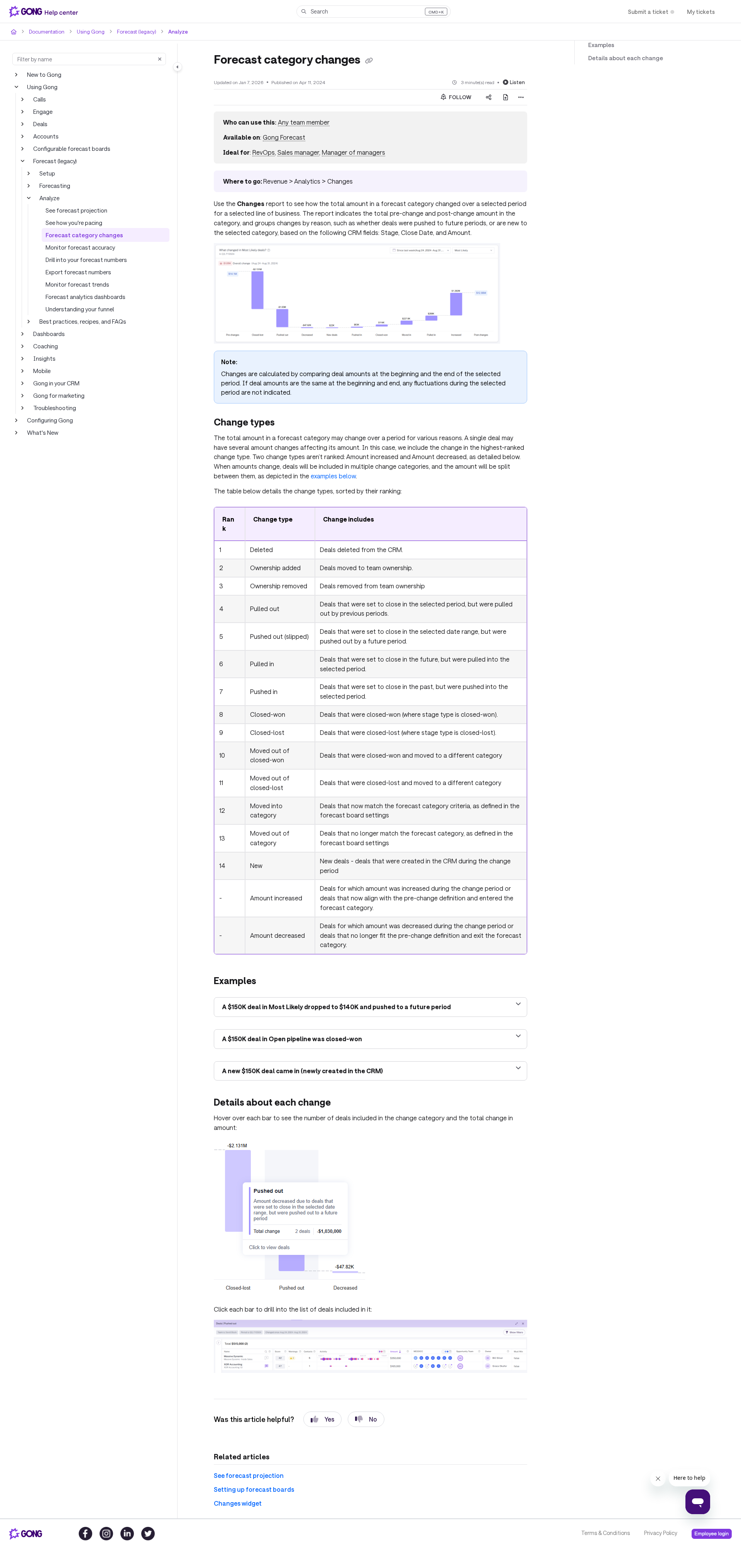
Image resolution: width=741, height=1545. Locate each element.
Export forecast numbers (78, 271)
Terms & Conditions (605, 1533)
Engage (42, 111)
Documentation (46, 32)
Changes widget (238, 1503)
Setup (47, 173)
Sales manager (298, 152)
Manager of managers (353, 152)
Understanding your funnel (80, 309)
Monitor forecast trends (77, 284)
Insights (44, 358)
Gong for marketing (59, 395)
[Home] (45, 11)
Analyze (178, 32)
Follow (459, 97)
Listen (517, 82)
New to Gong (44, 74)
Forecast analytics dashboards (85, 296)
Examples (601, 44)
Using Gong (91, 32)
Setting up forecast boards (254, 1489)
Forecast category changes (84, 234)
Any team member (304, 122)
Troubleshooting (54, 407)
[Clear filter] (160, 59)
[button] (373, 11)
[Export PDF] (505, 97)
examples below (333, 476)
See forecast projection (76, 210)
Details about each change (625, 57)
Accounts (46, 136)
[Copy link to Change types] (287, 423)
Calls (39, 99)
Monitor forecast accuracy (80, 247)
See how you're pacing (74, 222)
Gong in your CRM (56, 383)
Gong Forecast (284, 137)
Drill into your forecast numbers (86, 259)
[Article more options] (521, 97)
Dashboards (49, 333)
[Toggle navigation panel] (177, 66)
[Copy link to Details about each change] (343, 1103)
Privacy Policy (660, 1533)
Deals (40, 123)
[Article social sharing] (488, 97)
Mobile (42, 370)
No (373, 1419)
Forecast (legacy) (136, 32)
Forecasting (54, 185)
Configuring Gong (50, 420)
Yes (329, 1419)
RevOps (263, 152)
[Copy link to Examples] (268, 982)
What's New (42, 432)
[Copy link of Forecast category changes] (369, 60)
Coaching (45, 346)
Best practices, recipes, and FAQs (82, 321)
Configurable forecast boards (71, 148)
